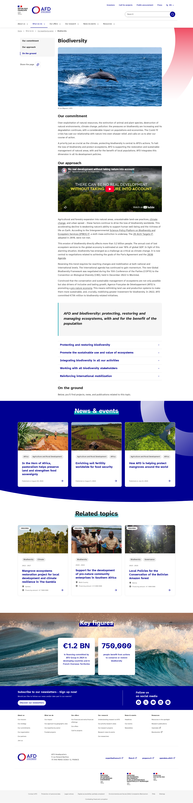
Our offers (54, 24)
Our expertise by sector (46, 31)
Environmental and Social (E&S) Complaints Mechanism (128, 794)
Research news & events (106, 732)
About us (21, 24)
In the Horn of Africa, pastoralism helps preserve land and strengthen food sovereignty (40, 469)
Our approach (29, 47)
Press (159, 5)
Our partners (22, 736)
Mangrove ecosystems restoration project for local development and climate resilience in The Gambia (40, 576)
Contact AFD (32, 794)
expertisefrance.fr (113, 758)
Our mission (22, 719)
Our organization (23, 732)
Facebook (138, 702)
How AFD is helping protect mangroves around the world (148, 465)
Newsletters (129, 728)
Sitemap (162, 794)
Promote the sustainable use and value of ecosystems (96, 352)
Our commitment (30, 41)
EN (170, 5)
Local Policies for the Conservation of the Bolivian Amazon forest (148, 574)
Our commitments (24, 728)
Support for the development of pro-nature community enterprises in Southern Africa (96, 574)
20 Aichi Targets (141, 234)
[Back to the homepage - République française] (47, 10)
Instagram (168, 702)
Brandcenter (156, 732)
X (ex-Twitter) (145, 702)
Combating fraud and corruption (96, 799)
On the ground (29, 53)
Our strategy (22, 724)
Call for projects (125, 5)
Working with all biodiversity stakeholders (88, 368)
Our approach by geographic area (56, 724)
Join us (20, 740)
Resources (107, 24)
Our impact (48, 719)
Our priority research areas (107, 724)
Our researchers (103, 736)
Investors (111, 5)
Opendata (155, 728)
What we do (37, 24)
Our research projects (105, 728)
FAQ (153, 794)
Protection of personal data (50, 794)
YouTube (153, 702)
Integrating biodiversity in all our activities (89, 360)
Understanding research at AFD (109, 719)
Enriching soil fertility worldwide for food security (94, 465)
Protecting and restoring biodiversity (85, 345)
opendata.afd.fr (166, 758)
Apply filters (172, 14)
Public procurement (145, 5)
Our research (70, 24)
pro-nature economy (81, 288)
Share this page (37, 64)
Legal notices (69, 794)
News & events (89, 24)
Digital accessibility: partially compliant (91, 794)
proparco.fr (147, 758)
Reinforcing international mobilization (86, 376)
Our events (128, 724)
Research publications (159, 724)
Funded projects (50, 732)
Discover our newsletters (32, 703)
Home (20, 31)
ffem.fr (131, 758)
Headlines (128, 719)
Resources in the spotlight (161, 719)
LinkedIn (160, 702)
